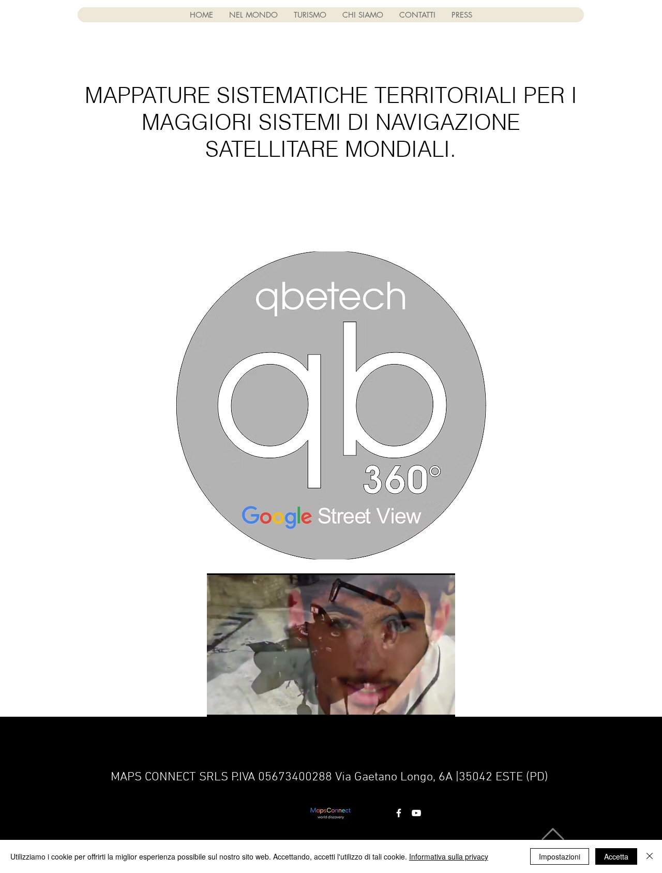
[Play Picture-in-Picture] (423, 702)
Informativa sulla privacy (448, 856)
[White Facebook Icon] (398, 813)
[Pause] (220, 702)
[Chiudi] (649, 856)
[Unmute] (238, 702)
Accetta (616, 856)
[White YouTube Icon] (416, 813)
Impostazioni (559, 856)
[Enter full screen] (441, 702)
